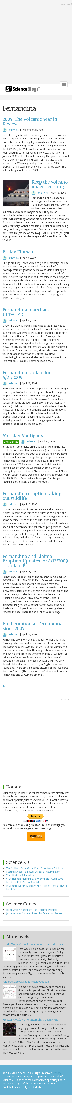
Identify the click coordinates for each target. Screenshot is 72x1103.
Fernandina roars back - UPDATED (28, 312)
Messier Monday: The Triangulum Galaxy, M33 (31, 1019)
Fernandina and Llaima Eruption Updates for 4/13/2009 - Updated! (35, 561)
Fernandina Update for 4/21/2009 (27, 375)
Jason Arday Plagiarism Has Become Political (31, 909)
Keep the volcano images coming (49, 184)
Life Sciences (10, 441)
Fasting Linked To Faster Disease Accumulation (33, 871)
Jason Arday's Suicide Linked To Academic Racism (34, 913)
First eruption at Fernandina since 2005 (33, 626)
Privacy (57, 1073)
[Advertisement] (36, 42)
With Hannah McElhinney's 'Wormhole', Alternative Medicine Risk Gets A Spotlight (34, 880)
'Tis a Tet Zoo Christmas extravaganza (26, 981)
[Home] (23, 90)
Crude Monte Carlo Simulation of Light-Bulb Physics (34, 944)
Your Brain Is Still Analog (20, 875)
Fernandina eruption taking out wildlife (32, 496)
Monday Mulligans (23, 435)
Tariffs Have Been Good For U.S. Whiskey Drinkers (34, 868)
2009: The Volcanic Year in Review (30, 121)
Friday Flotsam (19, 252)
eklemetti (14, 129)
